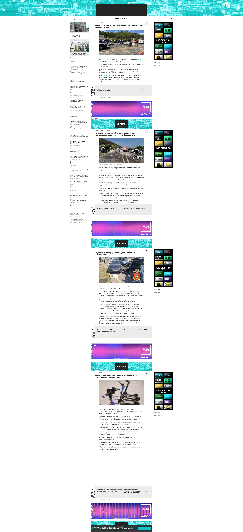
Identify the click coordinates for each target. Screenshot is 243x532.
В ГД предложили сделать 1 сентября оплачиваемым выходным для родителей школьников (78, 100)
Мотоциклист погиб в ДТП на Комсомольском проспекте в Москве (108, 209)
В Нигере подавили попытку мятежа (78, 200)
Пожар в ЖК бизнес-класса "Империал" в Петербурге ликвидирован (79, 93)
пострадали (102, 306)
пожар (77, 95)
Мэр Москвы (74, 40)
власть (71, 110)
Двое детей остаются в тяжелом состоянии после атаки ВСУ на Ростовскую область (77, 142)
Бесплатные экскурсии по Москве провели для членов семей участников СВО (78, 74)
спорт (71, 89)
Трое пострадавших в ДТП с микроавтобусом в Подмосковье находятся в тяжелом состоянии (106, 331)
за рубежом (76, 69)
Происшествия (107, 22)
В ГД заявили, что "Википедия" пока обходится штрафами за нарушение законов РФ (78, 60)
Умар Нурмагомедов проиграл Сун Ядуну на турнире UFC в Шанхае (79, 87)
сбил (120, 193)
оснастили (138, 442)
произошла (106, 76)
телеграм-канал (103, 288)
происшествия (73, 95)
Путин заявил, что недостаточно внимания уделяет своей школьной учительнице (78, 107)
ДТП (77, 222)
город (76, 76)
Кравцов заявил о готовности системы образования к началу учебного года (79, 157)
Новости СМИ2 (94, 118)
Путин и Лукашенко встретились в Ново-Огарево (78, 163)
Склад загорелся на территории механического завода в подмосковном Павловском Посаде (79, 150)
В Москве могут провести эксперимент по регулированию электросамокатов (109, 490)
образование (75, 110)
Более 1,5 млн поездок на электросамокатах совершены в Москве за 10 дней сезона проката (135, 491)
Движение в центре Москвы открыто (78, 195)
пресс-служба (124, 169)
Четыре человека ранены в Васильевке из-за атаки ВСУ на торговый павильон (79, 176)
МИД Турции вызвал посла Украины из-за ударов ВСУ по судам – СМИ (79, 67)
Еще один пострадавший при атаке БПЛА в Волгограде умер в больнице (78, 122)
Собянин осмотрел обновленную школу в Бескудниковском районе (78, 54)
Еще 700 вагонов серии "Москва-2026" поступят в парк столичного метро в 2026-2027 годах (78, 115)
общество (72, 76)
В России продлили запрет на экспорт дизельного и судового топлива (78, 182)
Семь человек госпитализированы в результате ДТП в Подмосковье (134, 209)
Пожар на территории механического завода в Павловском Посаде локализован (78, 129)
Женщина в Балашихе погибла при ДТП (135, 89)
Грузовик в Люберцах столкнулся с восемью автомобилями (107, 89)
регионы (81, 95)
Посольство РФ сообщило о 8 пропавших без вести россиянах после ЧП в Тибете (78, 189)
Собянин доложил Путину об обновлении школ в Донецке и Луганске (79, 135)
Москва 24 (121, 19)
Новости (75, 36)
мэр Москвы (72, 138)
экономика (72, 184)
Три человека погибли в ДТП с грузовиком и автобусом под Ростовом (79, 220)
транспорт (72, 197)
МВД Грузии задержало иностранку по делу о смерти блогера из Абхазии (78, 80)
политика (72, 69)
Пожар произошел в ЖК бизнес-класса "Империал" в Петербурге (78, 214)
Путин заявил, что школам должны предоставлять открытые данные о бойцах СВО (78, 207)
